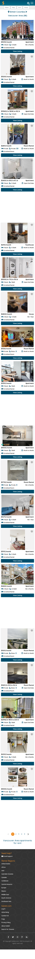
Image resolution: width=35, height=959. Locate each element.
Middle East (5, 894)
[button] (26, 7)
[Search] (28, 3)
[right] (28, 834)
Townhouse (29, 245)
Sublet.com (6, 906)
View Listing (17, 51)
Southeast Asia (6, 901)
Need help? (6, 853)
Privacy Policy (5, 922)
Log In (3, 909)
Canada (4, 877)
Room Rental (29, 146)
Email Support (8, 856)
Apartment (30, 42)
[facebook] (8, 937)
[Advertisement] (17, 207)
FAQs (3, 919)
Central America (6, 884)
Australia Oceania (7, 874)
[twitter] (13, 937)
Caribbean (4, 881)
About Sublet (5, 926)
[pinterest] (22, 937)
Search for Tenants (7, 929)
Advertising (5, 912)
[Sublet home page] (3, 3)
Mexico (3, 891)
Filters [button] (7, 7)
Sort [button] (19, 7)
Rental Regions (8, 861)
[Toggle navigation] (31, 3)
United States (5, 864)
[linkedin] (26, 937)
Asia (2, 870)
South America (6, 898)
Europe (3, 888)
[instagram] (17, 937)
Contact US (5, 916)
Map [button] (13, 7)
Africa (3, 867)
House (31, 314)
